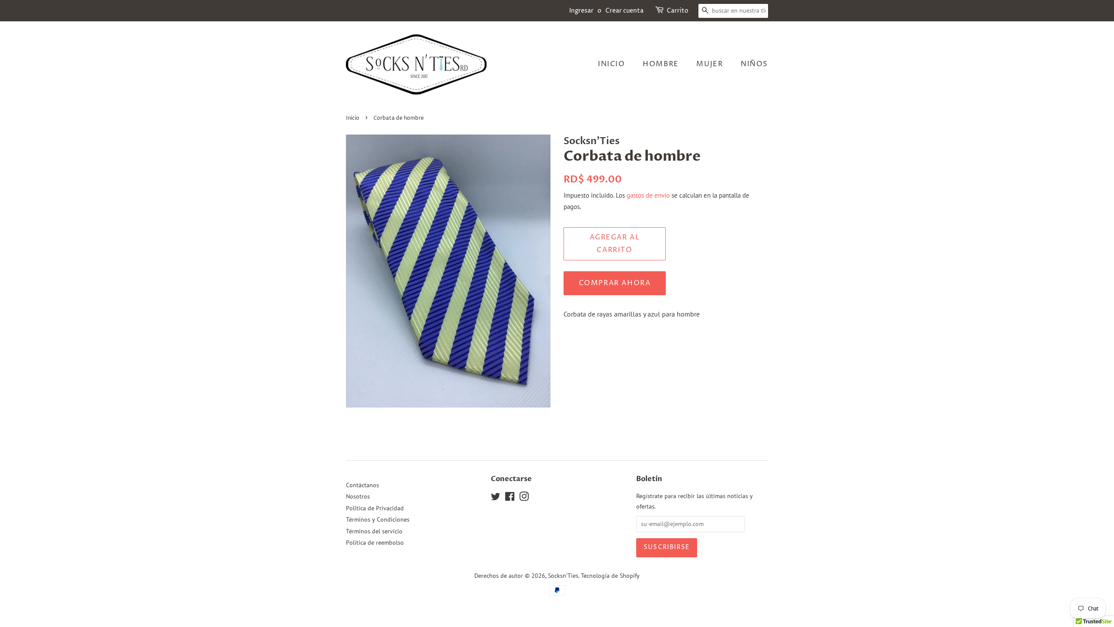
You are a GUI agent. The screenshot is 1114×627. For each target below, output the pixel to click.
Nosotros (358, 496)
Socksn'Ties (563, 576)
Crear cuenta (624, 11)
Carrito (677, 11)
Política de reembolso (375, 542)
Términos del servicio (374, 531)
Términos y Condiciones (377, 519)
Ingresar (581, 11)
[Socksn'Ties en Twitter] (495, 498)
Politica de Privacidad (375, 508)
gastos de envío (648, 195)
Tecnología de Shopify (610, 576)
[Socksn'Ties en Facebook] (510, 498)
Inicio (611, 64)
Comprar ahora (615, 283)
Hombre (661, 64)
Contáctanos (362, 485)
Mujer (709, 64)
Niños (754, 64)
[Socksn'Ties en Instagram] (524, 498)
